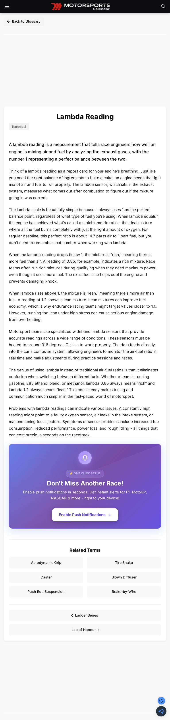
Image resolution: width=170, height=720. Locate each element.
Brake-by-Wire (124, 591)
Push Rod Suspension (46, 591)
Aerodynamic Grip (46, 562)
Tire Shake (124, 562)
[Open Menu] (7, 6)
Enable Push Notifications (82, 514)
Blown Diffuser (124, 577)
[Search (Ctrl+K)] (163, 7)
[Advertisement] (85, 69)
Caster (46, 577)
